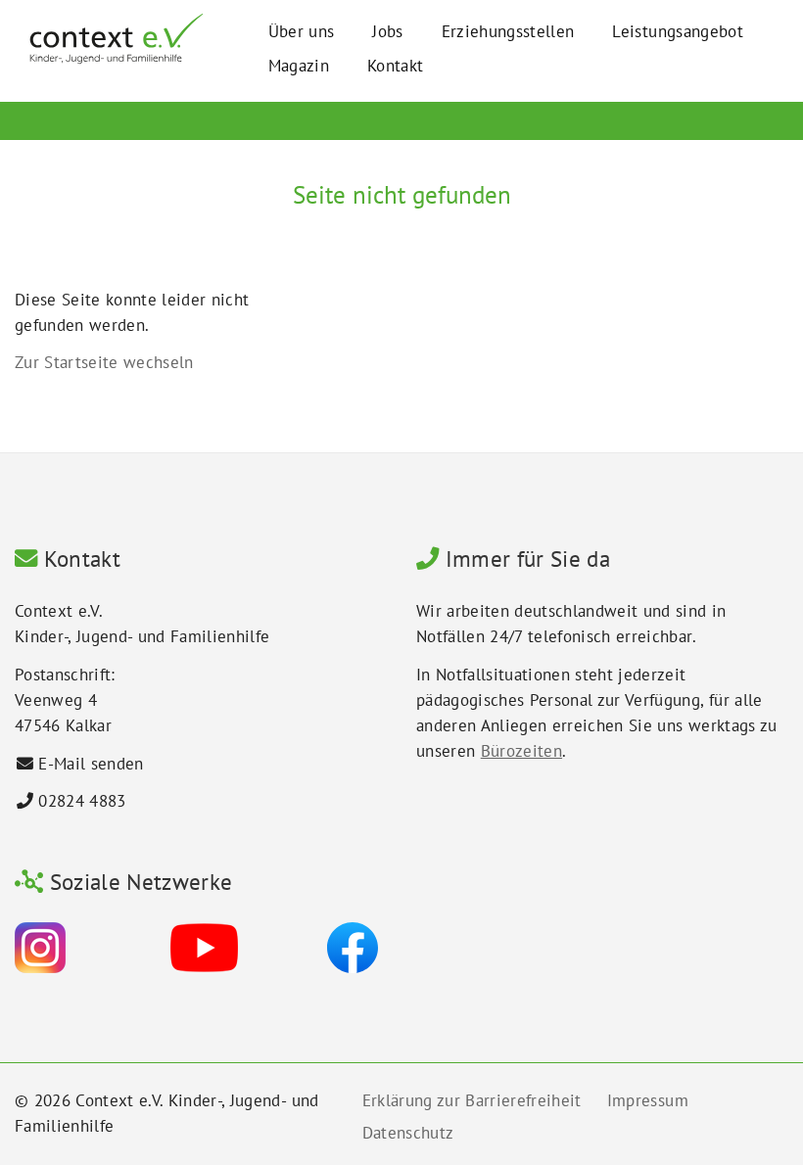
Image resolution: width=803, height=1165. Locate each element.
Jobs (387, 31)
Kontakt (395, 65)
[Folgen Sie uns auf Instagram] (40, 946)
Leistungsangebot (677, 31)
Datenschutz (408, 1132)
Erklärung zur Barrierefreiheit (472, 1100)
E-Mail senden (90, 763)
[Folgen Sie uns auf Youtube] (204, 946)
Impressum (647, 1100)
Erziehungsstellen (508, 31)
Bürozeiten (521, 751)
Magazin (298, 65)
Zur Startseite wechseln (104, 362)
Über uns (301, 31)
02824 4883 (81, 801)
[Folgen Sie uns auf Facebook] (352, 946)
